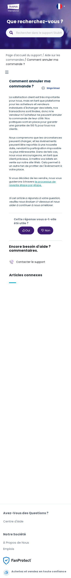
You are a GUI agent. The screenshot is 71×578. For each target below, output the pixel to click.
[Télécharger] (28, 294)
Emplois (8, 549)
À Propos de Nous (16, 542)
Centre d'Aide (13, 521)
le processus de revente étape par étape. (32, 183)
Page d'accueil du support (24, 55)
